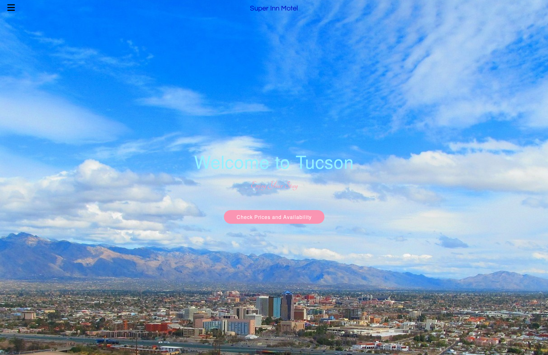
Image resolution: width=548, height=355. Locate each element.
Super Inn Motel (274, 8)
